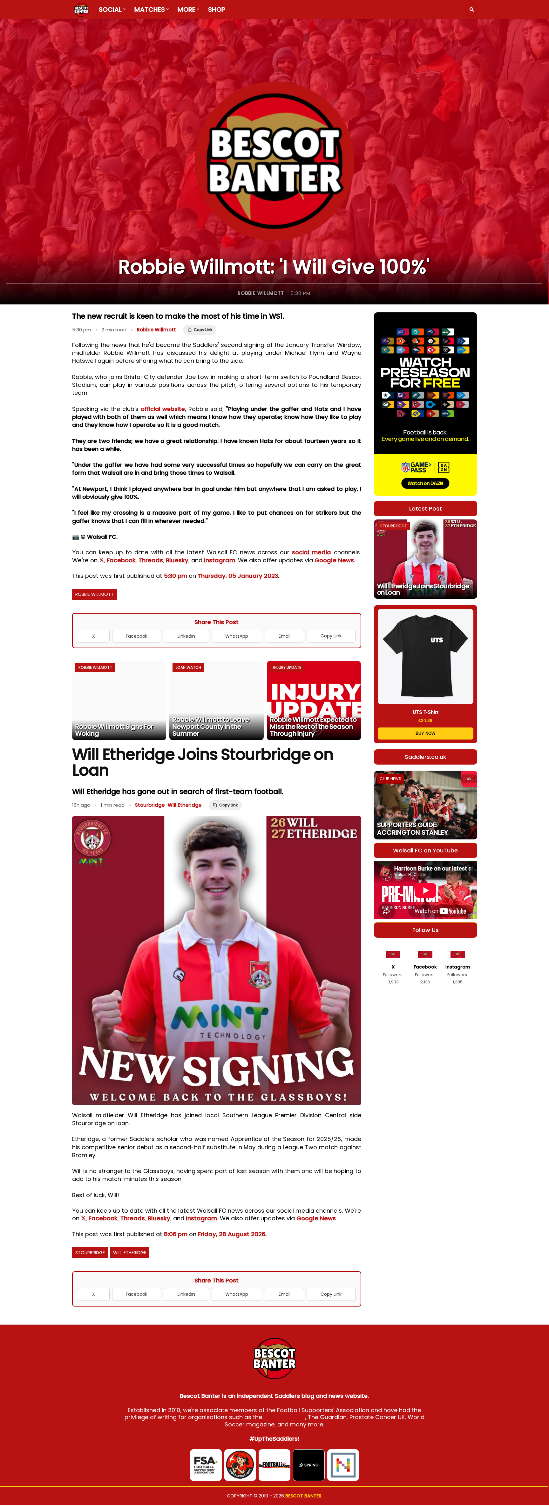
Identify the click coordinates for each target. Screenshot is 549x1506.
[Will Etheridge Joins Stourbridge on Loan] (425, 559)
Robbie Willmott (261, 293)
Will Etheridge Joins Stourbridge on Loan (423, 589)
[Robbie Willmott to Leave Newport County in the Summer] (216, 700)
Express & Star (284, 1417)
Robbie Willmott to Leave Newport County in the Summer (211, 726)
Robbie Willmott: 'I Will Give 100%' (274, 266)
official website (163, 409)
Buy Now (425, 733)
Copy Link (331, 636)
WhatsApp (236, 636)
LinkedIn (186, 636)
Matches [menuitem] (149, 9)
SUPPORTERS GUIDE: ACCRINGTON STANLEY (412, 828)
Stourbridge (150, 805)
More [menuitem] (186, 9)
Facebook (121, 560)
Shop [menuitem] (216, 9)
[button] (471, 9)
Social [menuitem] (110, 9)
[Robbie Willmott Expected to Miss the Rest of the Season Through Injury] (314, 700)
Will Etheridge (184, 805)
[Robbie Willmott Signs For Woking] (119, 700)
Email (284, 636)
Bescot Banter (303, 1496)
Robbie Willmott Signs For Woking (114, 730)
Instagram (219, 560)
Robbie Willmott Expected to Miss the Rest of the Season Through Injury (313, 726)
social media (311, 552)
